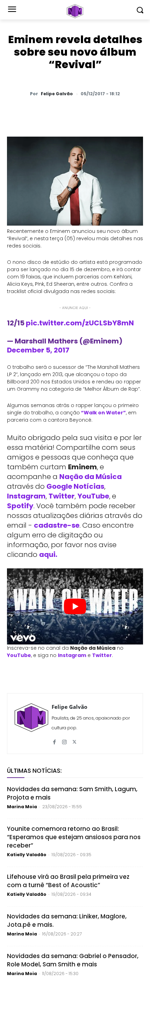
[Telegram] (84, 112)
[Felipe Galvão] (31, 723)
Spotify (20, 506)
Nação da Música (90, 476)
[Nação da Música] (75, 11)
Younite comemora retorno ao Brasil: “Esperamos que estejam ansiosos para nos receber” (74, 837)
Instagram (26, 496)
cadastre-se (57, 525)
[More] (132, 112)
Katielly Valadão (26, 855)
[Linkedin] (100, 112)
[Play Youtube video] (75, 606)
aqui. (48, 554)
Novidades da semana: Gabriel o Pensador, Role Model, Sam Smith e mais (72, 960)
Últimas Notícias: (34, 771)
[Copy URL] (116, 112)
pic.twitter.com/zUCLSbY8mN (80, 323)
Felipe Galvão (57, 94)
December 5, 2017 (38, 350)
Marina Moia (22, 807)
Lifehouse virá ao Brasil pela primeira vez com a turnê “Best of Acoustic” (68, 881)
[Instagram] (64, 739)
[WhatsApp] (36, 112)
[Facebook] (68, 112)
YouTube (93, 496)
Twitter (61, 496)
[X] (52, 112)
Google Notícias (75, 486)
